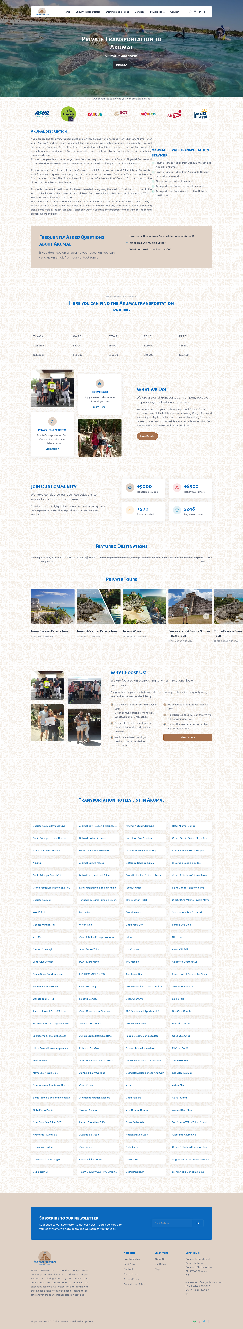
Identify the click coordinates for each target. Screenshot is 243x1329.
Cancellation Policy (134, 1284)
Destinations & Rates (117, 11)
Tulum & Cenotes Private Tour (97, 631)
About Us (160, 1259)
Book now (121, 64)
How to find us (132, 1259)
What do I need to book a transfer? (150, 249)
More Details (147, 436)
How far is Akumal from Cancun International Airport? (162, 236)
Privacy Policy (131, 1279)
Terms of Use (131, 1274)
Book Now (129, 1264)
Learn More (51, 448)
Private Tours (157, 11)
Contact (174, 11)
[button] (206, 616)
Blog (157, 1269)
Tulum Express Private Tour (49, 631)
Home (67, 11)
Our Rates (160, 1264)
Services (140, 11)
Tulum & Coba (132, 631)
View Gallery (188, 737)
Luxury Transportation (88, 11)
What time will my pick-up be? (148, 242)
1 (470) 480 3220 (200, 1286)
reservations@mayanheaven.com (204, 1282)
